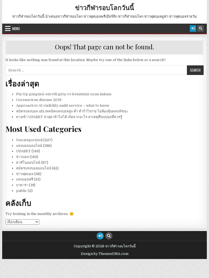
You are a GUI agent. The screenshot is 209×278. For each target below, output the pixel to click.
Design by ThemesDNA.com (104, 254)
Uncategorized (29, 140)
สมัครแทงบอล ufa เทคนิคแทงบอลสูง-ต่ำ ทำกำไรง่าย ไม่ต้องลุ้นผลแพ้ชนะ (72, 111)
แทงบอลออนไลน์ (29, 146)
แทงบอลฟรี (24, 179)
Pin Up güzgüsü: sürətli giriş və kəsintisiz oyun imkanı (63, 94)
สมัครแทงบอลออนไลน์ (33, 168)
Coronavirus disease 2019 (39, 100)
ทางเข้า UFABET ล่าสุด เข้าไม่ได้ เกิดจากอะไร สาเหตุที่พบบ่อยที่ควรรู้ (69, 117)
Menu (16, 28)
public (21, 191)
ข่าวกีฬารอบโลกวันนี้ (104, 7)
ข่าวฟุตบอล (24, 174)
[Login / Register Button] (193, 28)
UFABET (23, 151)
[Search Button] (200, 28)
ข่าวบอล (22, 157)
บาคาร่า (22, 185)
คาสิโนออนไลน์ (28, 162)
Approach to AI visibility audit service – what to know (62, 105)
